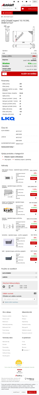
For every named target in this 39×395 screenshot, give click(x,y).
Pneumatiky (5, 347)
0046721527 (19, 144)
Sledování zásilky (26, 324)
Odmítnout (16, 392)
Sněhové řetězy (6, 353)
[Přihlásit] (23, 1)
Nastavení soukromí (27, 333)
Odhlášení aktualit (26, 330)
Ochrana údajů (6, 333)
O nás (23, 341)
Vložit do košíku (29, 74)
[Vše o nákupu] (30, 1)
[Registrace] (19, 1)
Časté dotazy (6, 330)
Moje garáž (25, 327)
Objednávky (25, 321)
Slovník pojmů (6, 355)
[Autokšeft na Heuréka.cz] (19, 363)
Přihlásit (24, 319)
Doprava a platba (7, 316)
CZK (34, 1)
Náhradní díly (6, 341)
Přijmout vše (32, 392)
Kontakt (24, 344)
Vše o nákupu (7, 312)
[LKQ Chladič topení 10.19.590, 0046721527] (19, 37)
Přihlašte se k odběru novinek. (12, 296)
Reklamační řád (6, 327)
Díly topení (8, 159)
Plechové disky (6, 350)
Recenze (24, 347)
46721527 (19, 131)
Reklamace (5, 321)
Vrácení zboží (6, 319)
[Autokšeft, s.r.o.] (7, 5)
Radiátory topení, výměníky (23, 159)
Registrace (24, 316)
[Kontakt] (27, 1)
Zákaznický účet (27, 312)
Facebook (26, 350)
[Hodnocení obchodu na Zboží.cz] (19, 375)
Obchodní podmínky (8, 324)
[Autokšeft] (1, 16)
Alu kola (5, 344)
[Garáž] (14, 1)
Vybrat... (24, 392)
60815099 (19, 134)
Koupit (33, 178)
